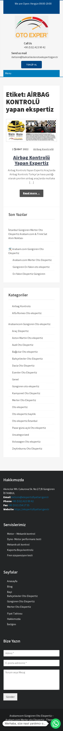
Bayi (9, 592)
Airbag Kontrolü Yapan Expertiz (31, 160)
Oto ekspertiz (20, 407)
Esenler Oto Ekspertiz (24, 372)
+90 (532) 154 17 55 (18, 505)
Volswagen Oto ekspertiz (26, 441)
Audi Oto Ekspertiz (22, 345)
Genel (15, 379)
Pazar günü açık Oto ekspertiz (29, 428)
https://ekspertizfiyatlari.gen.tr (31, 509)
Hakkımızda (13, 619)
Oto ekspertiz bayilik (24, 414)
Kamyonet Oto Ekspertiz (26, 393)
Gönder (10, 697)
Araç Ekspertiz (20, 331)
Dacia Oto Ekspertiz (23, 365)
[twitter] (27, 10)
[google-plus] (33, 10)
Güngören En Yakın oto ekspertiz (31, 267)
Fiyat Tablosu (14, 613)
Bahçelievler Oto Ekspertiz (27, 358)
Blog (10, 586)
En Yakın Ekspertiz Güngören (29, 274)
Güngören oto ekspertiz (25, 386)
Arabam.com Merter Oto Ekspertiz (32, 260)
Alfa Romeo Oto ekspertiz (26, 313)
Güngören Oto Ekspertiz (21, 601)
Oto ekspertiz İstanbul (24, 421)
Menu (8, 73)
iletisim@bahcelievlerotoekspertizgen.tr (34, 57)
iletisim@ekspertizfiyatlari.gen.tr (30, 497)
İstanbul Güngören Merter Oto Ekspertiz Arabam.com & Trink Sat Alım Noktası (27, 234)
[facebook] (20, 10)
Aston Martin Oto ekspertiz (27, 338)
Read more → (31, 193)
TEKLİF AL (31, 64)
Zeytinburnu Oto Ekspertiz (27, 448)
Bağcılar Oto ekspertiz (25, 352)
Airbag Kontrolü (43, 149)
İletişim (11, 624)
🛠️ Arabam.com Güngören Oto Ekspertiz (26, 251)
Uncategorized (20, 435)
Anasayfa (12, 581)
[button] (56, 724)
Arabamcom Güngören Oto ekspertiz (29, 324)
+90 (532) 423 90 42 (23, 501)
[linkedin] (39, 10)
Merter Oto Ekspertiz (24, 400)
